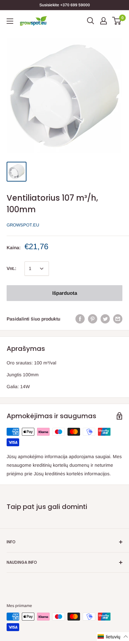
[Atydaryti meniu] (10, 21)
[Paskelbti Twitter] (105, 318)
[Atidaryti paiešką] (90, 20)
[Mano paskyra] (103, 20)
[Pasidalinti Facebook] (80, 318)
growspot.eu (23, 224)
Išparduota (64, 293)
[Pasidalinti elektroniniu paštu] (117, 318)
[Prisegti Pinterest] (92, 318)
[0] (117, 21)
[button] (113, 636)
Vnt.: (11, 268)
